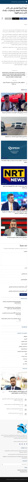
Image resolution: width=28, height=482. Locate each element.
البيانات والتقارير (4, 183)
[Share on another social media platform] (8, 19)
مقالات (25, 361)
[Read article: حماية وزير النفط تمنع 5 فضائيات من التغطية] (14, 126)
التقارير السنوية (24, 344)
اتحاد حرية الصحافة (23, 471)
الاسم (26, 268)
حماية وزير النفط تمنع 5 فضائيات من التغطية (16, 136)
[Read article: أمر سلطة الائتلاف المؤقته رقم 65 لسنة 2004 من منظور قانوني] (14, 380)
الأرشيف (25, 339)
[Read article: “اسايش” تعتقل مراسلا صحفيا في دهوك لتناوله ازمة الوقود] (14, 150)
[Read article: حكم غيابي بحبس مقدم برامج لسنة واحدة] (14, 226)
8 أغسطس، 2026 (24, 164)
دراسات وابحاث (24, 356)
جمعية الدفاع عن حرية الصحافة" (19, 479)
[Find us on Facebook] (26, 444)
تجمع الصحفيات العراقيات (22, 351)
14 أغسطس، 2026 (23, 138)
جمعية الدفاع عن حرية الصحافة (18, 1)
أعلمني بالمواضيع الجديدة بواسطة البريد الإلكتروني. (17, 291)
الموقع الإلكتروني (24, 279)
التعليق (25, 251)
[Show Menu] (26, 2)
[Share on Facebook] (23, 19)
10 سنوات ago (18, 310)
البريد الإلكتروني (24, 273)
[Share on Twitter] (15, 19)
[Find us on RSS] (19, 444)
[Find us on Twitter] (24, 444)
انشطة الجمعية (24, 349)
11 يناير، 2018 (24, 15)
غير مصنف (25, 359)
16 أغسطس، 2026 (23, 114)
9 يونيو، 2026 (24, 239)
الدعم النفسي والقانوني (23, 346)
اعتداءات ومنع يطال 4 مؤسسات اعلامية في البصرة (14, 112)
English (25, 336)
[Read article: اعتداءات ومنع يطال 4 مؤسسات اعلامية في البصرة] (14, 102)
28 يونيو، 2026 (24, 215)
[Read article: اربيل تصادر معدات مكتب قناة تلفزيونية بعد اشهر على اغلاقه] (14, 175)
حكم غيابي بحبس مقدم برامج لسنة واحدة (17, 237)
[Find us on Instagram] (22, 444)
